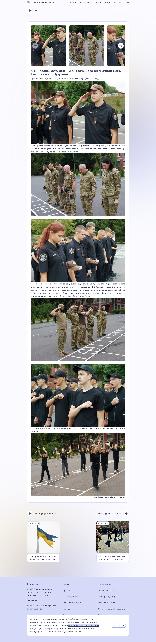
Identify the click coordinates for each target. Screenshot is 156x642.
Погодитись (118, 625)
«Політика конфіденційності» (83, 625)
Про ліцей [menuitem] (84, 2)
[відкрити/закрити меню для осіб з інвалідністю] (115, 2)
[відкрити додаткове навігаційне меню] (128, 2)
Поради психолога (106, 603)
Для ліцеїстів (104, 584)
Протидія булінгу (106, 597)
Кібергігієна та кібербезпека (111, 609)
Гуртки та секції (106, 590)
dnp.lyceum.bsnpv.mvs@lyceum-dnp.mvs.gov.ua (43, 607)
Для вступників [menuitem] (70, 597)
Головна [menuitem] (73, 2)
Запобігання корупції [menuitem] (73, 603)
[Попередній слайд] (35, 46)
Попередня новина (46, 513)
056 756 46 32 (33, 600)
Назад (39, 10)
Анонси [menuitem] (108, 2)
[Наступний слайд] (121, 46)
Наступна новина (109, 513)
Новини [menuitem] (98, 2)
